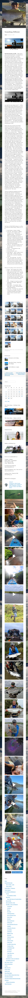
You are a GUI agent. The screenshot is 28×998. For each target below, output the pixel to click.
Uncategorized (7, 350)
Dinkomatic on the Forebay (14, 358)
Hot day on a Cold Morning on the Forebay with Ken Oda (9, 374)
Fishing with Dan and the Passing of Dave (20, 373)
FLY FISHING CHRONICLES (10, 891)
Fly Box (7, 893)
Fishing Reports (8, 890)
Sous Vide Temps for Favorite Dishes (14, 899)
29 (8, 398)
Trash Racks (9, 955)
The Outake (9, 949)
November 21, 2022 (10, 34)
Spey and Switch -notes (10, 902)
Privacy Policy (7, 969)
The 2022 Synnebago (9, 976)
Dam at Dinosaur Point (11, 915)
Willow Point (9, 956)
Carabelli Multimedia (8, 882)
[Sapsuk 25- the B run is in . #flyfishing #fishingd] (14, 727)
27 (21, 396)
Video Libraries (9, 886)
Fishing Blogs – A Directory (10, 888)
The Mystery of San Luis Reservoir (12, 958)
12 (19, 391)
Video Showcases (8, 984)
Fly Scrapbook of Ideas (11, 895)
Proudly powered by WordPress (11, 990)
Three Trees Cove (10, 953)
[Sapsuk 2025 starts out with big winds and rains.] (14, 746)
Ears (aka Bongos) (10, 920)
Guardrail (9, 926)
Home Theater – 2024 (10, 884)
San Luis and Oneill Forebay (18, 349)
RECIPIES (8, 897)
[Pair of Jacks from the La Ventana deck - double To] (14, 861)
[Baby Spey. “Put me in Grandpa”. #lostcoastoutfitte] (14, 518)
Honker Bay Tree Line (11, 928)
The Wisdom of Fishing (10, 960)
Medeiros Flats (10, 933)
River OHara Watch (8, 973)
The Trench (9, 951)
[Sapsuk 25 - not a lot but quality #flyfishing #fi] (14, 670)
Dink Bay (9, 919)
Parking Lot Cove (10, 937)
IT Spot (6, 965)
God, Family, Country (9, 962)
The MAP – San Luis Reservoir (12, 904)
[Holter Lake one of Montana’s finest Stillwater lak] (14, 804)
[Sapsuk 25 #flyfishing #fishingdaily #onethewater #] (14, 651)
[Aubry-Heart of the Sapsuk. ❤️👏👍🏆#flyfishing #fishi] (14, 613)
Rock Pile (9, 938)
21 (6, 396)
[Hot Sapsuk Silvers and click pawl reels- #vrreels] (14, 594)
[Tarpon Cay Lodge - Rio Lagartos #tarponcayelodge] (14, 537)
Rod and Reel (8, 901)
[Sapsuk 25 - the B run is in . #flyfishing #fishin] (14, 689)
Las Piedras (9, 929)
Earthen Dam (9, 922)
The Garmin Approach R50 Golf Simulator (12, 978)
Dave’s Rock (9, 917)
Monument (9, 935)
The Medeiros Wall (10, 947)
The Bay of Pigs (10, 946)
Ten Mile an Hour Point (11, 944)
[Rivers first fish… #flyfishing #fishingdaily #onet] (14, 842)
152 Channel (9, 906)
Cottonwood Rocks (10, 913)
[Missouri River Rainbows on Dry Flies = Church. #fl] (14, 823)
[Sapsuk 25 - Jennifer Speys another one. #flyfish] (14, 708)
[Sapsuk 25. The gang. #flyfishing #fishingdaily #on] (14, 632)
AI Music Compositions (10, 982)
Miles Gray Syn (8, 967)
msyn (6, 34)
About (6, 881)
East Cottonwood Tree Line (12, 924)
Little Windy (9, 931)
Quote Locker (7, 971)
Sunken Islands (10, 940)
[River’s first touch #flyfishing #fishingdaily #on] (14, 765)
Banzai (8, 910)
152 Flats (9, 908)
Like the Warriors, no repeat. (14, 367)
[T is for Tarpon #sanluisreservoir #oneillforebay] (14, 499)
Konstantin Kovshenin (13, 992)
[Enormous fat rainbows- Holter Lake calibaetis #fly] (14, 785)
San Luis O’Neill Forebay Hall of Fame (12, 975)
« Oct (6, 401)
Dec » (9, 401)
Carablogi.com (11, 7)
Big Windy (9, 911)
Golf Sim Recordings (9, 964)
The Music (7, 980)
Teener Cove (9, 942)
